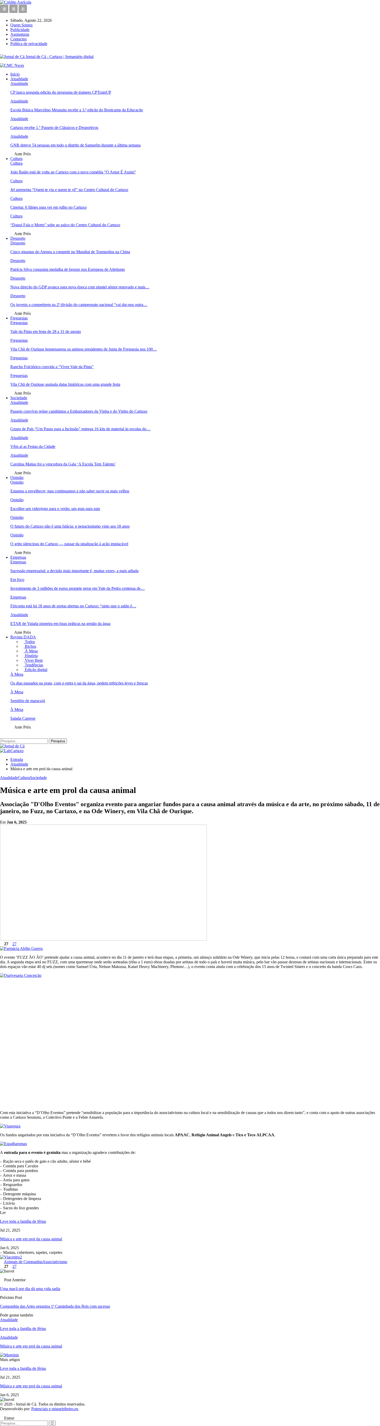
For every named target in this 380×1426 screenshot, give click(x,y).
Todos (29, 641)
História (31, 655)
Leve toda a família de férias (23, 1221)
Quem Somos (21, 25)
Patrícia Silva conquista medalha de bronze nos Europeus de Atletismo (67, 269)
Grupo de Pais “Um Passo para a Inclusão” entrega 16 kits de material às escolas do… (80, 429)
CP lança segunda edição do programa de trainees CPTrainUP (60, 92)
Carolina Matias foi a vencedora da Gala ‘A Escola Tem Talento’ (63, 464)
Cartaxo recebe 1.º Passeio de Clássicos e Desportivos (54, 127)
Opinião (17, 477)
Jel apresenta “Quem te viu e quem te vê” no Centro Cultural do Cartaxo (69, 189)
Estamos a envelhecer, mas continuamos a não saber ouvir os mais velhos (69, 491)
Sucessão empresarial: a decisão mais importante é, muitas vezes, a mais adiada (74, 571)
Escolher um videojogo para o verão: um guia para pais (55, 508)
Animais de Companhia (23, 1262)
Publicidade (19, 29)
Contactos (18, 39)
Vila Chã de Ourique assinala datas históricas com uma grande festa (65, 384)
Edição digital (35, 669)
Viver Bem (33, 660)
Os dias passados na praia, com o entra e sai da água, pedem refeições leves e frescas (79, 683)
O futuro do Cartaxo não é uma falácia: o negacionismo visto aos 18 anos (70, 526)
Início (15, 74)
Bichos (30, 646)
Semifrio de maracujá (27, 701)
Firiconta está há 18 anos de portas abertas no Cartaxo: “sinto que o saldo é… (73, 606)
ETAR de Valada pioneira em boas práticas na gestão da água (60, 623)
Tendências (33, 665)
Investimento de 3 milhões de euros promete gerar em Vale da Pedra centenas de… (77, 588)
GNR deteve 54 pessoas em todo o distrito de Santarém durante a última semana (75, 145)
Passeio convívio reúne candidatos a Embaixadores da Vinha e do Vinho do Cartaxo (78, 411)
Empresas (18, 557)
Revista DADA (23, 637)
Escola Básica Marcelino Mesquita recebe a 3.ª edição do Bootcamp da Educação (76, 110)
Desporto (17, 238)
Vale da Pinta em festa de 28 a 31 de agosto (45, 331)
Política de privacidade (28, 43)
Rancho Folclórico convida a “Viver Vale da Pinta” (52, 367)
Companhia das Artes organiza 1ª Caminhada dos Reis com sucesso (55, 1306)
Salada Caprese (22, 718)
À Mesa (31, 651)
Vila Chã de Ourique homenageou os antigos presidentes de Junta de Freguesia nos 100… (83, 349)
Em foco (17, 579)
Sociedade (18, 398)
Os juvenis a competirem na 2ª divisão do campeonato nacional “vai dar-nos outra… (78, 304)
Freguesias (19, 318)
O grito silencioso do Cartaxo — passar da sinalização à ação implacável (69, 544)
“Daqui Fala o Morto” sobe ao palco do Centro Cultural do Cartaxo (65, 225)
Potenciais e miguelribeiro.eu (54, 1409)
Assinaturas (19, 34)
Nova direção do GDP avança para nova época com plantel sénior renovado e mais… (79, 287)
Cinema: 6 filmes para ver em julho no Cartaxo (48, 207)
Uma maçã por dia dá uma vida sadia (30, 1288)
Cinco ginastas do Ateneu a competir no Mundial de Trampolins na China (70, 252)
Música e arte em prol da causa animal (31, 1239)
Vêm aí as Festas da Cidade (32, 446)
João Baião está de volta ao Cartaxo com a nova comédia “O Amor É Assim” (73, 172)
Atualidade (19, 79)
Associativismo (54, 1262)
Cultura (16, 158)
